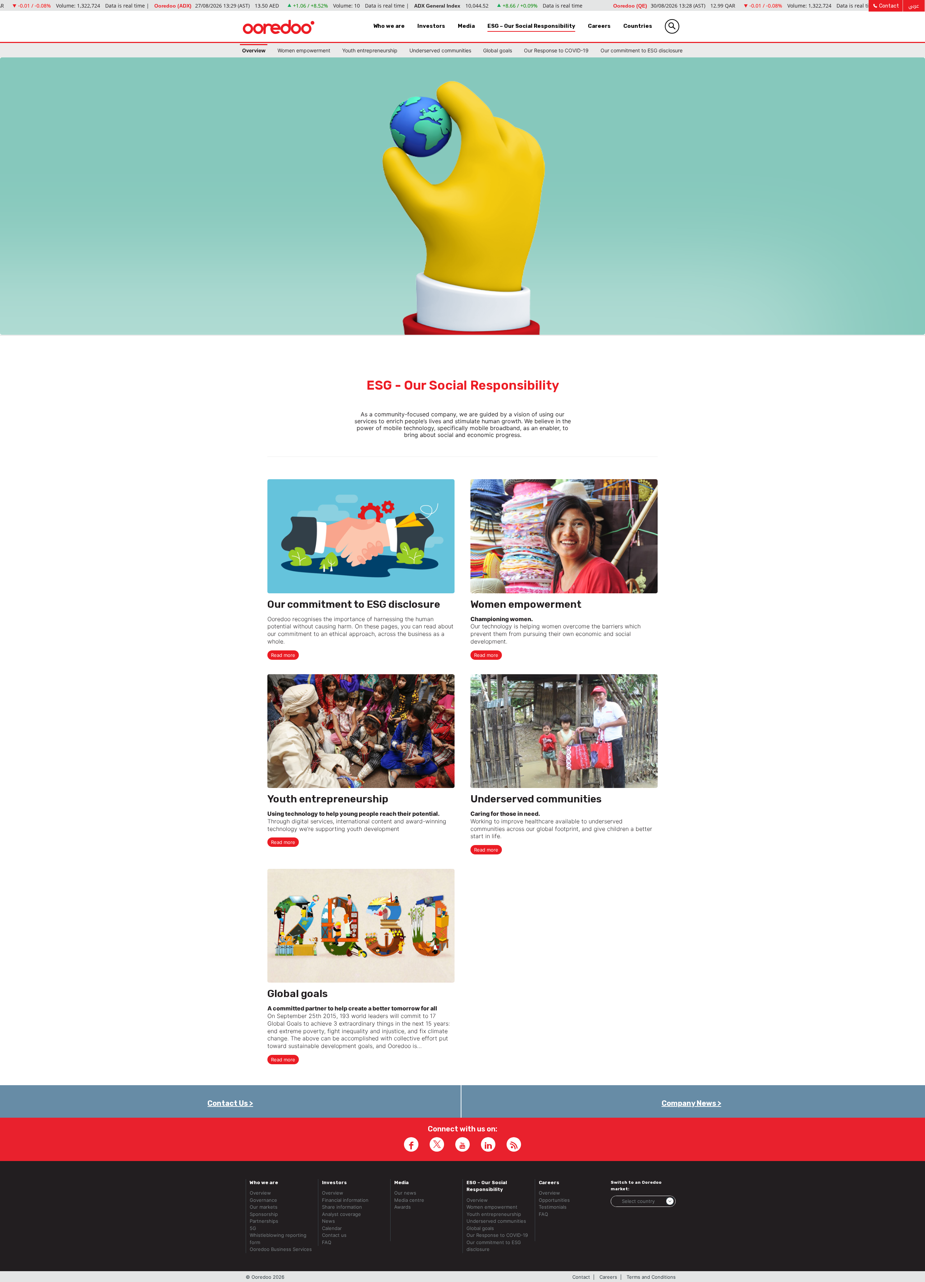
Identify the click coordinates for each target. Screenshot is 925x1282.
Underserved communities (440, 50)
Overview (254, 50)
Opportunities (554, 1200)
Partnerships (264, 1221)
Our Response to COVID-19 (556, 50)
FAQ (326, 1242)
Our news (405, 1193)
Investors (431, 26)
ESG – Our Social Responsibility (531, 26)
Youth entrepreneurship (369, 50)
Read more (283, 655)
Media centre (409, 1200)
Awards (402, 1207)
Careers (599, 26)
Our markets (264, 1207)
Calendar (332, 1228)
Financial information (345, 1200)
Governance (263, 1200)
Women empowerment (304, 50)
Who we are (389, 26)
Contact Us (227, 1103)
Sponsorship (264, 1214)
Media (466, 26)
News (328, 1221)
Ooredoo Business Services (281, 1249)
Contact (888, 6)
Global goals (497, 50)
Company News (689, 1103)
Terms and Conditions (651, 1277)
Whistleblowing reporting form (278, 1238)
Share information (342, 1207)
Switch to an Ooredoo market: (636, 1185)
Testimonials (553, 1207)
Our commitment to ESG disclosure (642, 50)
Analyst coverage (341, 1214)
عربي (913, 6)
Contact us (334, 1235)
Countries (637, 26)
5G (253, 1228)
